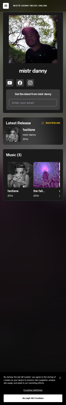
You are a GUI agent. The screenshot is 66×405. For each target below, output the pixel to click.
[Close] (60, 378)
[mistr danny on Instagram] (30, 82)
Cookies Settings (33, 390)
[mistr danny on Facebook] (20, 82)
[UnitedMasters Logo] (6, 6)
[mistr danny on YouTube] (9, 82)
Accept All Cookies (32, 398)
